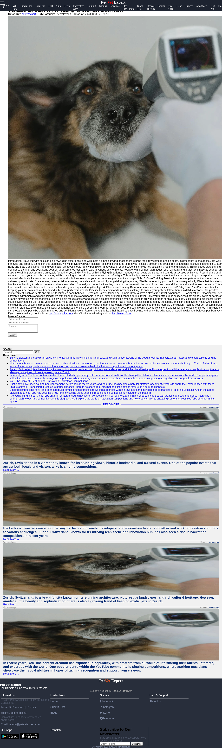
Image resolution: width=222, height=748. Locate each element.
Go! (37, 352)
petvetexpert (29, 14)
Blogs (53, 712)
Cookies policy (17, 712)
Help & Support (159, 695)
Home (54, 701)
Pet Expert (113, 2)
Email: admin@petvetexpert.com (20, 724)
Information (7, 695)
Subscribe (136, 744)
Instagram (108, 707)
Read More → (11, 470)
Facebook (107, 701)
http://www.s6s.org (122, 313)
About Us (155, 701)
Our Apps (6, 730)
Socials (104, 695)
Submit (12, 335)
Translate (56, 730)
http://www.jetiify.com (61, 313)
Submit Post (57, 707)
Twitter (107, 712)
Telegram (108, 718)
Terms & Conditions (13, 707)
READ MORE (111, 404)
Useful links (57, 695)
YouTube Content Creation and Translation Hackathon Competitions (49, 381)
